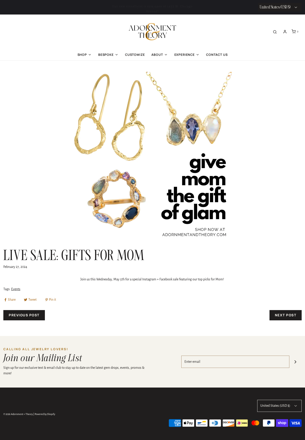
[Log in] (285, 32)
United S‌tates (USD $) (275, 7)
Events (15, 289)
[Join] (295, 362)
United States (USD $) (275, 405)
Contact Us (217, 54)
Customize (135, 54)
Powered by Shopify (45, 414)
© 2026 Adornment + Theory (18, 414)
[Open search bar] (275, 31)
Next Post (286, 315)
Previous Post (24, 315)
